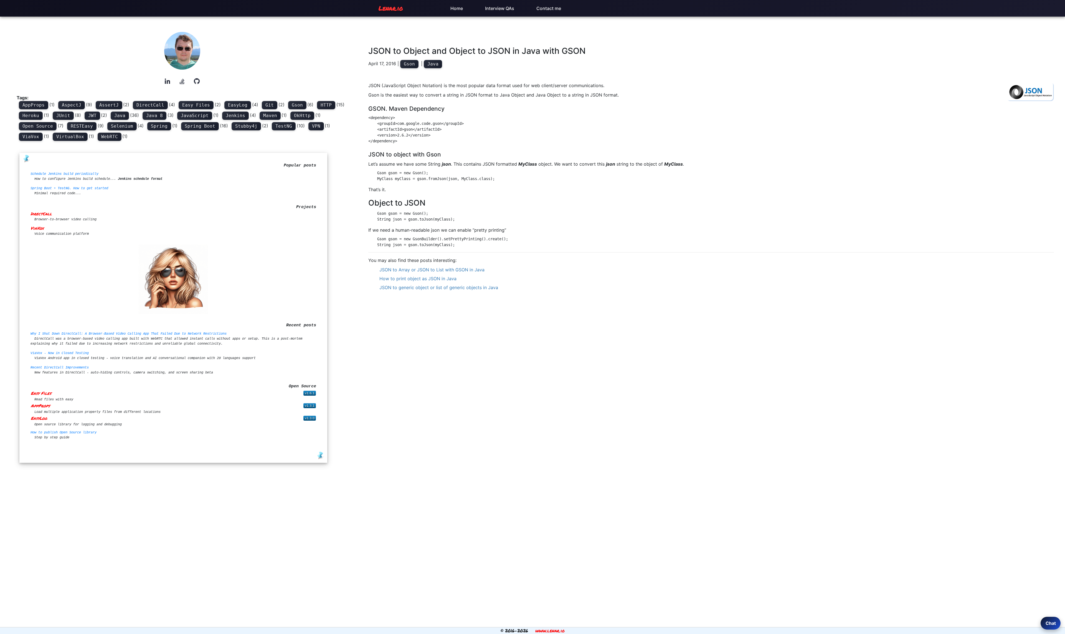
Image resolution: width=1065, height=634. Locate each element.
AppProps (33, 105)
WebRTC (109, 136)
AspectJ (71, 105)
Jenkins (235, 115)
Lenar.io (391, 8)
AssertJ (109, 105)
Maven (270, 115)
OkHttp (302, 115)
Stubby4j (246, 126)
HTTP (326, 105)
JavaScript (195, 115)
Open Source (37, 126)
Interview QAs (499, 8)
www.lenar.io (550, 630)
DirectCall (150, 105)
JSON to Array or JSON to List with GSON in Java (432, 269)
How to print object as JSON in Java (418, 278)
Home (456, 8)
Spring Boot (200, 126)
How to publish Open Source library (64, 433)
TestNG (283, 126)
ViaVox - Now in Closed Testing (60, 353)
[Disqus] (711, 371)
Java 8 (154, 115)
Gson (297, 105)
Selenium (122, 126)
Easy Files (196, 105)
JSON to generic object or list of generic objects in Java (438, 287)
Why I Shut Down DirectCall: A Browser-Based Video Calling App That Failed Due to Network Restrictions (129, 334)
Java (119, 115)
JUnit (63, 115)
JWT (92, 115)
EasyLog (237, 105)
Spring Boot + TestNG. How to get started (69, 188)
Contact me (548, 8)
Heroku (30, 115)
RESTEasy (82, 126)
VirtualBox (70, 136)
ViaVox (30, 136)
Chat (1051, 623)
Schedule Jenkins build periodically (64, 174)
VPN (316, 126)
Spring (159, 126)
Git (269, 105)
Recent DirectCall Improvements (60, 368)
